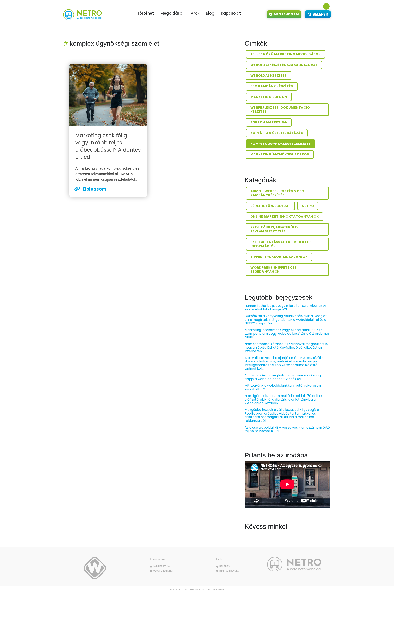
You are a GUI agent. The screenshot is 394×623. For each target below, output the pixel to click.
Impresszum (161, 566)
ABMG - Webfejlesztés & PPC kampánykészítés (277, 193)
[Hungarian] (326, 6)
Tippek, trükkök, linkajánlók (279, 256)
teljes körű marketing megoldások (285, 54)
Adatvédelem (163, 571)
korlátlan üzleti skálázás (276, 133)
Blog (210, 13)
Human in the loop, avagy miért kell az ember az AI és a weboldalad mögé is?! (285, 307)
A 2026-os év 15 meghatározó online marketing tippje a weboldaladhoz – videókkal (283, 377)
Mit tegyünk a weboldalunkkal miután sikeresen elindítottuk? (283, 387)
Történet (145, 13)
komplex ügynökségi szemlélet (280, 143)
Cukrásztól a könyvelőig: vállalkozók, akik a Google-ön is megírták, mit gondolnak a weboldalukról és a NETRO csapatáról (286, 319)
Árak (195, 13)
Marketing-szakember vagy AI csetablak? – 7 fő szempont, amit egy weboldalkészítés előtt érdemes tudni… (287, 333)
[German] (317, 6)
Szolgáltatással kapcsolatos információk (281, 244)
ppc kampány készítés (271, 86)
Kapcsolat (231, 13)
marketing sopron (268, 96)
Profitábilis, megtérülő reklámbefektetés (274, 229)
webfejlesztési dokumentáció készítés (280, 109)
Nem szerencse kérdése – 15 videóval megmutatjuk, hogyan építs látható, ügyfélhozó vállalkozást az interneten (286, 347)
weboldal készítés (268, 75)
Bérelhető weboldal (270, 205)
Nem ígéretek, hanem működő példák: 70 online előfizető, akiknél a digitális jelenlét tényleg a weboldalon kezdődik (283, 399)
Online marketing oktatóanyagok (284, 216)
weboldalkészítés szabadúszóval (283, 64)
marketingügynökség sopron (279, 154)
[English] (308, 6)
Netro (308, 205)
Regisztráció (229, 571)
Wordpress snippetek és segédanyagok (273, 269)
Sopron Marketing (268, 122)
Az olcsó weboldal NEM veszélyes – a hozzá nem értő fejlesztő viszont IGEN (287, 429)
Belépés (224, 566)
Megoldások (172, 13)
